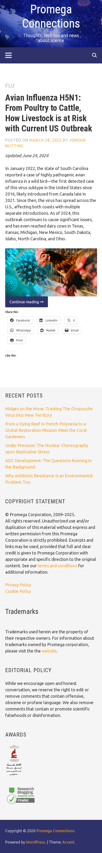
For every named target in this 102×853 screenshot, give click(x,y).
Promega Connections (55, 831)
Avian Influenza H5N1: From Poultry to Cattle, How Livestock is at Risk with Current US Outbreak (48, 113)
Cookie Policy (18, 591)
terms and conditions (58, 565)
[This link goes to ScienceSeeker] (14, 776)
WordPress (35, 842)
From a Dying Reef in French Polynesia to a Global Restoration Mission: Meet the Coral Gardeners (46, 430)
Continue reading (22, 303)
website (49, 650)
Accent (68, 842)
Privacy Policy (18, 584)
